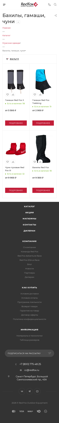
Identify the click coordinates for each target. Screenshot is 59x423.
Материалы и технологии (29, 335)
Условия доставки (29, 293)
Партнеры (29, 273)
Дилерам (29, 230)
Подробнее (16, 123)
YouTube (37, 391)
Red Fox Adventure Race (30, 256)
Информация (29, 329)
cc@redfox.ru (31, 370)
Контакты (29, 224)
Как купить (29, 287)
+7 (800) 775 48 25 (30, 364)
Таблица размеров (29, 340)
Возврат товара (29, 306)
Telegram (29, 391)
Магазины (29, 218)
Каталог (29, 206)
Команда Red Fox (29, 251)
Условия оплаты (29, 298)
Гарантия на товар (29, 310)
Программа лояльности (29, 302)
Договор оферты (29, 315)
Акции (29, 212)
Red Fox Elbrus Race (29, 260)
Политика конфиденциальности (29, 319)
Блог (29, 264)
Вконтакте (22, 391)
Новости (29, 268)
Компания (29, 241)
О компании (29, 247)
